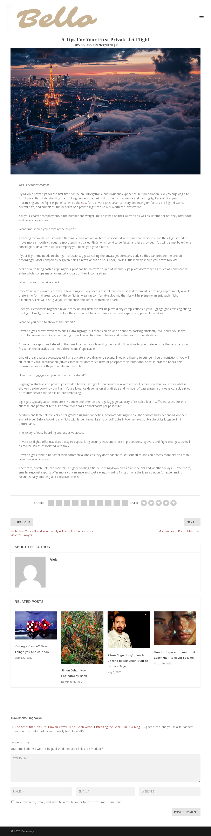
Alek (53, 559)
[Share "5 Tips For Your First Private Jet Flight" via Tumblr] (75, 503)
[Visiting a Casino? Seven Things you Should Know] (36, 625)
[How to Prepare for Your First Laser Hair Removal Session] (175, 628)
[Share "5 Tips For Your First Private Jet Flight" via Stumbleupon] (108, 503)
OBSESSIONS (83, 45)
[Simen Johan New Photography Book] (82, 637)
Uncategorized (103, 45)
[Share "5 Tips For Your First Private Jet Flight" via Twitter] (59, 503)
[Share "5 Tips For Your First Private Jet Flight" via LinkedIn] (92, 503)
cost (84, 203)
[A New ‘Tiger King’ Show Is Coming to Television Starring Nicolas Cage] (129, 630)
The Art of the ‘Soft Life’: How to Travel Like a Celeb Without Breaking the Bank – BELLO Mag (77, 727)
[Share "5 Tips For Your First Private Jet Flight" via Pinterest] (84, 503)
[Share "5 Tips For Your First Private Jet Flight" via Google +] (67, 503)
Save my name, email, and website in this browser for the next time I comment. (68, 802)
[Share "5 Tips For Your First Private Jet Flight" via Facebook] (51, 503)
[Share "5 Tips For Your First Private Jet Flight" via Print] (125, 503)
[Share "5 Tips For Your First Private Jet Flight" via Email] (117, 503)
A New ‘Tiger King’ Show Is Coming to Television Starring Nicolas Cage (128, 660)
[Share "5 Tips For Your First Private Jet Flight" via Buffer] (100, 503)
